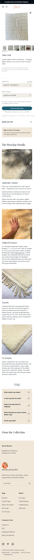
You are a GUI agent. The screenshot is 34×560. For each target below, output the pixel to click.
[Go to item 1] (4, 48)
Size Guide (5, 508)
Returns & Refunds (8, 535)
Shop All (4, 498)
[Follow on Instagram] (3, 544)
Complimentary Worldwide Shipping (12, 2)
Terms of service (25, 552)
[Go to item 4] (22, 48)
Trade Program (24, 501)
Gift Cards (22, 508)
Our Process (6, 512)
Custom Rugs (6, 501)
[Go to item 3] (16, 48)
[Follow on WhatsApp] (13, 544)
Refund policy (6, 552)
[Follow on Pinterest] (8, 544)
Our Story (22, 498)
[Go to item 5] (28, 48)
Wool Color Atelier (8, 505)
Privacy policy (15, 552)
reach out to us (19, 253)
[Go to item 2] (10, 48)
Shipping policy (8, 554)
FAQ (3, 528)
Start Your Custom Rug (17, 108)
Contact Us (5, 525)
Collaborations (23, 505)
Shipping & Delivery (8, 532)
